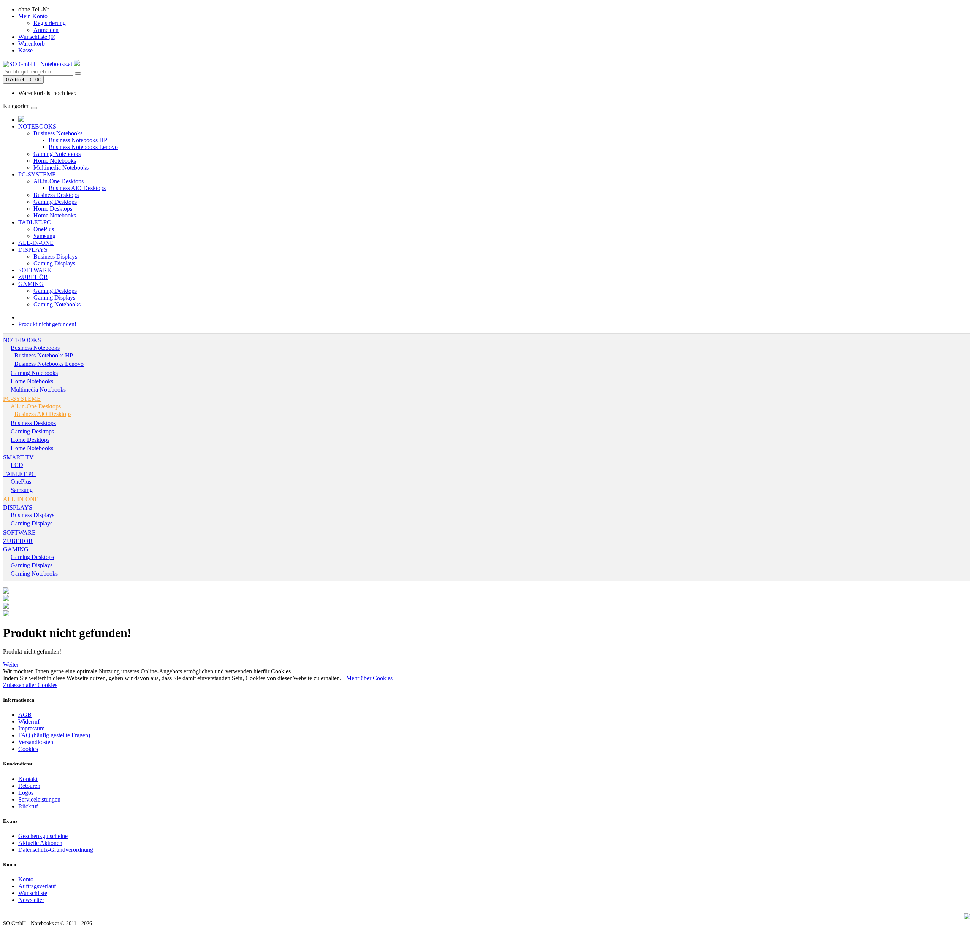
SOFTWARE (34, 270)
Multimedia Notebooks (61, 167)
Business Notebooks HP (78, 140)
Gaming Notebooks (57, 154)
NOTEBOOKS (37, 126)
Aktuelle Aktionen (40, 843)
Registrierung (49, 23)
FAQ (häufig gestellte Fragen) (54, 735)
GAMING (31, 284)
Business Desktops (56, 195)
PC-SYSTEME (37, 174)
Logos (25, 792)
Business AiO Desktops (77, 188)
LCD (17, 465)
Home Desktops (52, 208)
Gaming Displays (54, 263)
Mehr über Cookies (369, 678)
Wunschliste (32, 893)
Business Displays (55, 256)
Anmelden (46, 30)
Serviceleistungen (39, 799)
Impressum (31, 728)
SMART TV (18, 457)
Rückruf (28, 806)
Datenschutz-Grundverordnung (55, 849)
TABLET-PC (34, 222)
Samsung (44, 236)
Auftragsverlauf (37, 886)
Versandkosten (35, 742)
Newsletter (31, 900)
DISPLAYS (33, 249)
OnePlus (43, 229)
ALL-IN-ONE (36, 243)
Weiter (11, 664)
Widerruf (29, 721)
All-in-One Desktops (58, 181)
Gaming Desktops (55, 201)
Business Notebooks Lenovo (83, 147)
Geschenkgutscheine (43, 836)
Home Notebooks (54, 160)
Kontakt (28, 779)
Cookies (28, 749)
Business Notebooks (57, 133)
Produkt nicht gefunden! (47, 324)
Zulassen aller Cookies (30, 685)
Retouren (29, 786)
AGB (25, 714)
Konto (25, 879)
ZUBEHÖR (33, 277)
